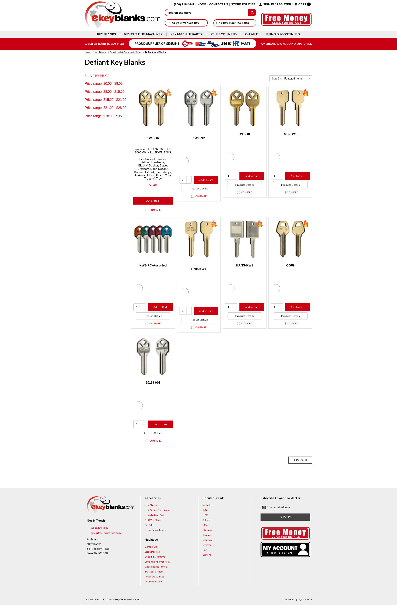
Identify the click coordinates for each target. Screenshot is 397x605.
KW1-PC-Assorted (153, 265)
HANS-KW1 (244, 265)
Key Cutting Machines (143, 34)
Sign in (268, 4)
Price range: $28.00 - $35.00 (105, 116)
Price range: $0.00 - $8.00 (104, 83)
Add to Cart (206, 179)
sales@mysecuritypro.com (106, 532)
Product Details (199, 188)
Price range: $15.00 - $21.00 (105, 99)
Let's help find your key (157, 561)
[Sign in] (285, 549)
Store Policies (243, 4)
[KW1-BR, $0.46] (153, 108)
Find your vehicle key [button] (184, 22)
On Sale (251, 34)
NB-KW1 (290, 134)
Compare (155, 210)
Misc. (206, 525)
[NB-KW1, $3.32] (290, 108)
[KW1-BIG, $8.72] (245, 108)
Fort (205, 549)
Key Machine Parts (186, 34)
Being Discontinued (283, 34)
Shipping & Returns (155, 556)
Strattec (207, 544)
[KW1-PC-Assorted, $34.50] (153, 239)
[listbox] (298, 79)
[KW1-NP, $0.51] (199, 108)
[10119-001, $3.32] (153, 356)
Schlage (207, 520)
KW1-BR (153, 138)
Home (201, 4)
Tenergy (207, 534)
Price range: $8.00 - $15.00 (104, 91)
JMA (205, 510)
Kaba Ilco (207, 505)
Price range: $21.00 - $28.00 (105, 108)
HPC (205, 515)
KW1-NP (199, 138)
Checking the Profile (156, 566)
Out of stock (153, 200)
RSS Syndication (153, 581)
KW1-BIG (244, 134)
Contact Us (218, 4)
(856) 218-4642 (99, 527)
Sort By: (277, 78)
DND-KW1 (198, 269)
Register (283, 4)
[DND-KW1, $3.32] (199, 239)
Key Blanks (106, 34)
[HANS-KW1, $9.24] (245, 239)
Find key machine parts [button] (233, 22)
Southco (207, 539)
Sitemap (136, 599)
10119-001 (153, 382)
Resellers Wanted (154, 576)
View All (207, 554)
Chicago (207, 529)
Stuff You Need (223, 34)
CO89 (290, 265)
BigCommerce (305, 599)
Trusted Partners (154, 571)
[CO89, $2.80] (290, 239)
